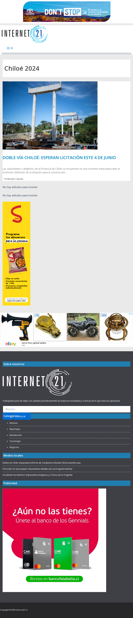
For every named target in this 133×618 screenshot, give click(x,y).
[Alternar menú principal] (10, 48)
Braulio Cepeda (15, 178)
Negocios (14, 447)
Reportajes (15, 429)
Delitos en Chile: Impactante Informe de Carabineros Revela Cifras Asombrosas (42, 462)
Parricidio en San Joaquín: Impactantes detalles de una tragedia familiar (38, 468)
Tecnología (15, 441)
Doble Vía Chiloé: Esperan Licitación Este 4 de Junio (59, 157)
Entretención (16, 435)
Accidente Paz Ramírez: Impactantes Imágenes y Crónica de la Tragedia (37, 474)
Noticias (13, 423)
